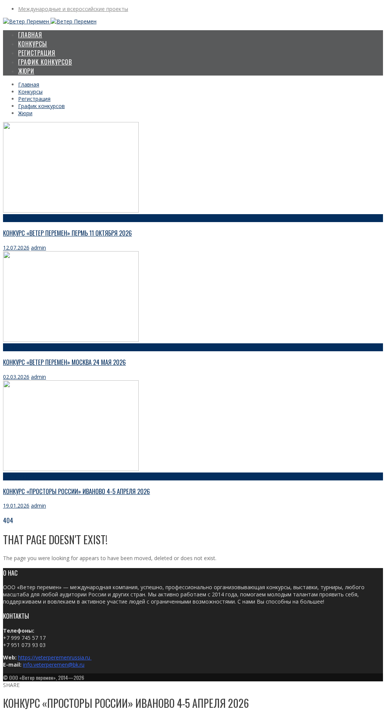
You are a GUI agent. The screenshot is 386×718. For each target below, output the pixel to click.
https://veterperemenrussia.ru (55, 657)
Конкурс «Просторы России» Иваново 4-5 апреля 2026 (76, 491)
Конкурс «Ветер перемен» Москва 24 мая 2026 (64, 362)
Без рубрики (17, 476)
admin (38, 247)
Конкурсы (14, 218)
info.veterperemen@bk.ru (53, 664)
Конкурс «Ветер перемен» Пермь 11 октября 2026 (67, 233)
